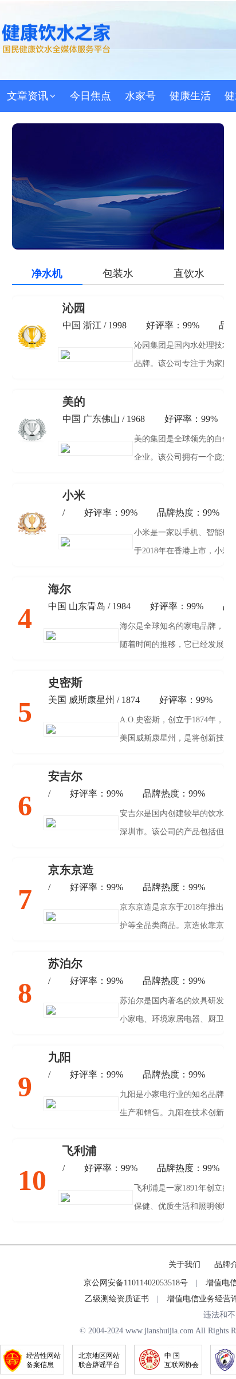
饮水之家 (56, 38)
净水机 (47, 273)
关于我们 (184, 1264)
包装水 (118, 273)
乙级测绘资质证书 (117, 1298)
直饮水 (189, 273)
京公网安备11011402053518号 (136, 1283)
